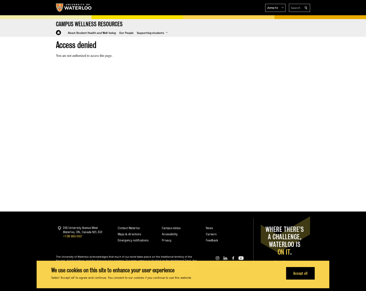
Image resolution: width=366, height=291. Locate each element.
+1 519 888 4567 (72, 236)
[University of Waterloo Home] (74, 7)
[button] (275, 8)
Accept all (300, 273)
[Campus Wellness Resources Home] (58, 32)
